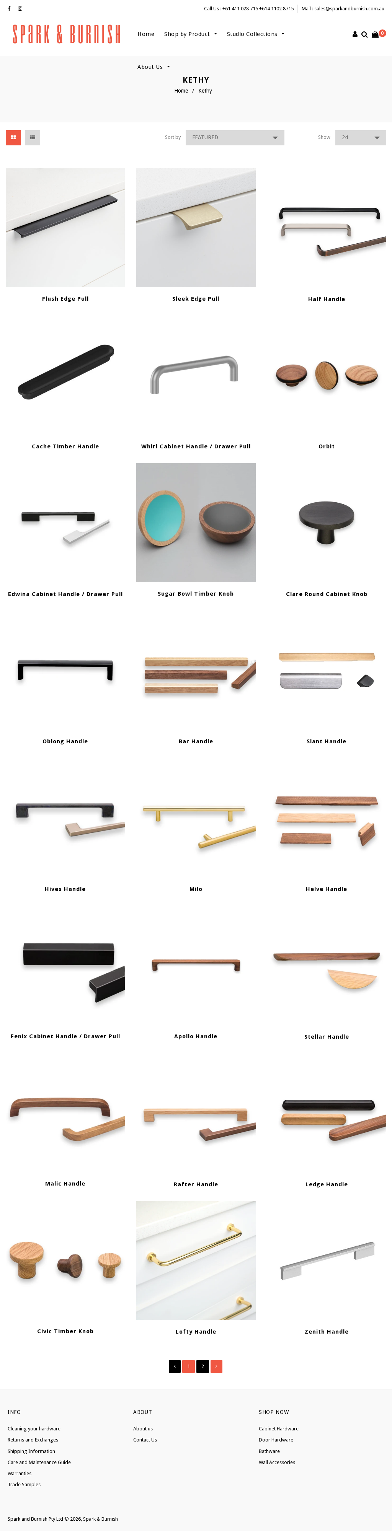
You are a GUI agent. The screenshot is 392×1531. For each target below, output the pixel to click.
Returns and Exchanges (33, 1440)
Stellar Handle (326, 1036)
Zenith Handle (327, 1331)
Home (145, 34)
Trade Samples (24, 1484)
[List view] (32, 137)
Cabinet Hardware (279, 1429)
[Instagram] (22, 9)
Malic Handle (65, 1183)
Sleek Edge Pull (195, 298)
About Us (151, 67)
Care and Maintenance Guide (39, 1462)
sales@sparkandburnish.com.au (349, 8)
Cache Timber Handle (65, 446)
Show (324, 137)
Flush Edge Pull (65, 298)
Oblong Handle (65, 741)
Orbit (326, 446)
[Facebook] (11, 9)
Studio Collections (253, 34)
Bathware (269, 1451)
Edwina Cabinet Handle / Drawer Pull (65, 594)
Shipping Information (31, 1451)
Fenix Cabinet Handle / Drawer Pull (65, 1036)
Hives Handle (65, 889)
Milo (196, 889)
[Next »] (216, 1366)
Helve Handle (326, 889)
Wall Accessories (277, 1462)
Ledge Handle (326, 1184)
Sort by (173, 137)
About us (143, 1429)
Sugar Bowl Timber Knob (196, 593)
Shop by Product (188, 34)
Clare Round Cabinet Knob (327, 594)
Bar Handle (196, 741)
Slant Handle (326, 741)
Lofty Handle (196, 1331)
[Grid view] (13, 137)
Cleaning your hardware (34, 1429)
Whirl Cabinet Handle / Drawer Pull (196, 446)
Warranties (19, 1473)
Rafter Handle (196, 1184)
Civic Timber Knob (65, 1331)
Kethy (205, 91)
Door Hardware (276, 1440)
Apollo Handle (195, 1036)
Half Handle (326, 299)
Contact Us (145, 1440)
